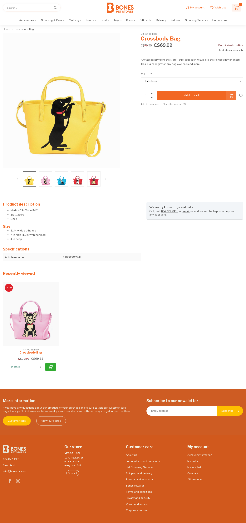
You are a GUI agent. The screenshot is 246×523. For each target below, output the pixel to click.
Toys (116, 20)
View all (72, 473)
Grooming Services (196, 20)
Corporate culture (137, 510)
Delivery (161, 20)
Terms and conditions (139, 492)
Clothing (74, 20)
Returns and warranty (139, 479)
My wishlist (194, 467)
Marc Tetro (149, 34)
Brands (130, 20)
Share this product (173, 104)
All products (194, 479)
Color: (146, 74)
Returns (175, 20)
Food (104, 20)
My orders (193, 461)
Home (6, 29)
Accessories (26, 20)
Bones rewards (135, 485)
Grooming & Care (51, 20)
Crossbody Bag (25, 29)
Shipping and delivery (139, 473)
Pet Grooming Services (140, 467)
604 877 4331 (169, 211)
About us (131, 455)
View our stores (51, 421)
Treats (90, 20)
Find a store (219, 20)
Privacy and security (138, 498)
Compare (192, 473)
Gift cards (145, 20)
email (186, 211)
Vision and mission (137, 504)
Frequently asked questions (143, 461)
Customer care (17, 421)
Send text (9, 465)
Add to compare (150, 104)
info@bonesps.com (14, 471)
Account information (199, 455)
